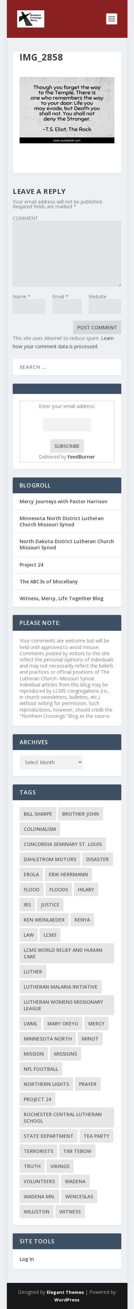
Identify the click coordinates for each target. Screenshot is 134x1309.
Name (22, 296)
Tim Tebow (77, 1151)
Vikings (60, 1166)
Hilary (86, 889)
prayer (88, 1084)
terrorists (38, 1151)
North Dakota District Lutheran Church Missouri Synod (67, 544)
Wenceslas (79, 1196)
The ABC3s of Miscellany (49, 581)
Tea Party (96, 1136)
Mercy (96, 1023)
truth (32, 1166)
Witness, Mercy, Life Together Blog (61, 598)
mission (34, 1053)
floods (58, 889)
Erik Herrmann (68, 874)
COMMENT (25, 218)
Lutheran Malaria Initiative (61, 986)
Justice (50, 904)
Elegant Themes (65, 1292)
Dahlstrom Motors (50, 859)
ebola (31, 874)
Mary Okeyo (62, 1023)
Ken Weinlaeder (44, 919)
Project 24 (31, 564)
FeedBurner (81, 456)
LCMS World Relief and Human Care (63, 953)
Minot (90, 1038)
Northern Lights (46, 1084)
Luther (33, 971)
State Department (49, 1136)
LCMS (50, 935)
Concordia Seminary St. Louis (63, 844)
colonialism (40, 829)
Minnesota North (48, 1038)
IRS (27, 904)
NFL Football (41, 1069)
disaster (97, 859)
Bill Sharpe (38, 814)
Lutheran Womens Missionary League (63, 1005)
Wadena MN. (39, 1196)
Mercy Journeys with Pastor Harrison (64, 501)
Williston (36, 1211)
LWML (30, 1023)
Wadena (75, 1181)
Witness (70, 1211)
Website (98, 296)
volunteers (39, 1181)
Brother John (80, 814)
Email (60, 296)
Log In (27, 1259)
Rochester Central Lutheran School (63, 1117)
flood (32, 889)
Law (29, 935)
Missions (65, 1053)
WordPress (66, 1300)
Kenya (82, 919)
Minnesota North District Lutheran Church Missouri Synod (62, 521)
